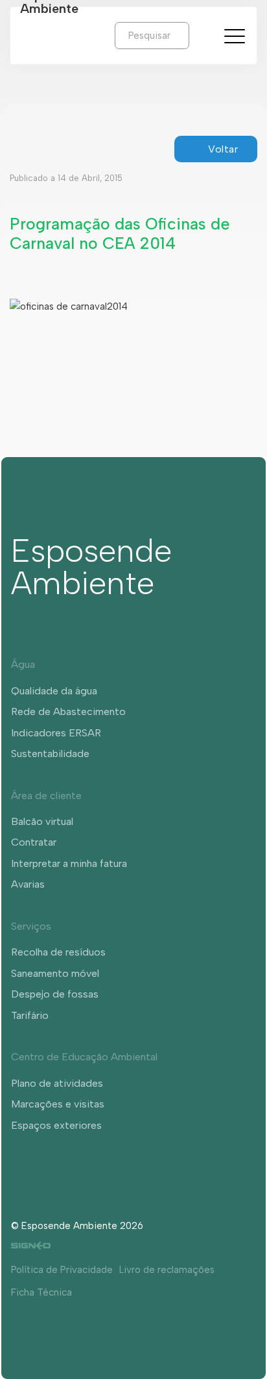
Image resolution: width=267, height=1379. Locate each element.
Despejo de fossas (55, 994)
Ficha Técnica (41, 1292)
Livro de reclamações (167, 1270)
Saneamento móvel (55, 973)
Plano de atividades (57, 1083)
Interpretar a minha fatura (69, 863)
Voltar (223, 149)
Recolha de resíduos (58, 952)
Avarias (28, 884)
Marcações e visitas (57, 1104)
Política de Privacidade (62, 1270)
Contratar (33, 842)
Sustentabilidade (50, 753)
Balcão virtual (42, 821)
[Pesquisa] (199, 35)
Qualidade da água (54, 691)
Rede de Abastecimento (68, 711)
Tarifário (30, 1015)
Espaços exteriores (56, 1125)
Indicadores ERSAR (56, 733)
